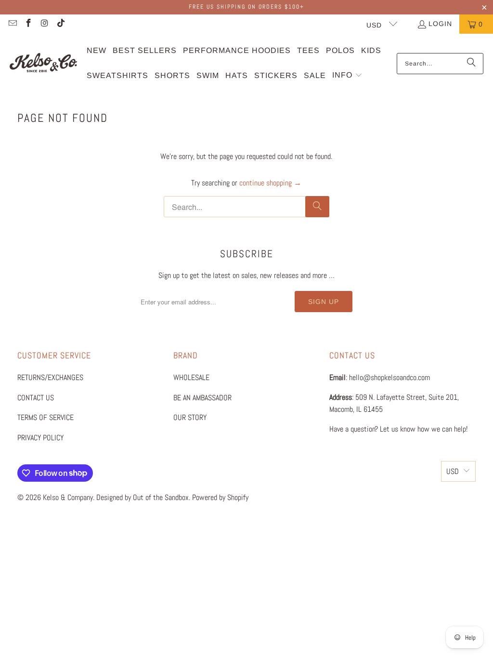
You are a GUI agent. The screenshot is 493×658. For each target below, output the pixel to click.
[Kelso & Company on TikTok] (60, 24)
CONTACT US (35, 398)
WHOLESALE (191, 377)
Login (440, 23)
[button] (347, 76)
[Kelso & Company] (43, 63)
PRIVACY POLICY (40, 438)
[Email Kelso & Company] (12, 24)
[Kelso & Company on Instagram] (44, 24)
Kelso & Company (68, 497)
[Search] (471, 63)
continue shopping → (270, 183)
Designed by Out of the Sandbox (142, 497)
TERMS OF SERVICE (45, 417)
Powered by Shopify (220, 497)
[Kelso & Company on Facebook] (28, 24)
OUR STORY (190, 417)
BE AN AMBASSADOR (202, 398)
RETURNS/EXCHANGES (50, 377)
